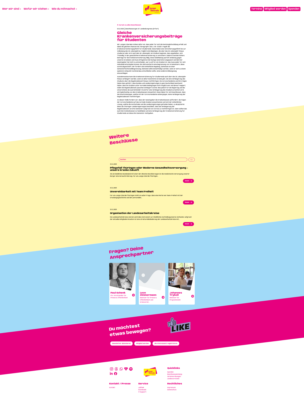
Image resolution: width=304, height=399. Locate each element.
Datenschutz (171, 390)
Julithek (141, 387)
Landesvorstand (173, 379)
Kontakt (112, 387)
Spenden (170, 372)
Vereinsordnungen (174, 376)
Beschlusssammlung (174, 374)
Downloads (142, 390)
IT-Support (142, 392)
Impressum (171, 387)
